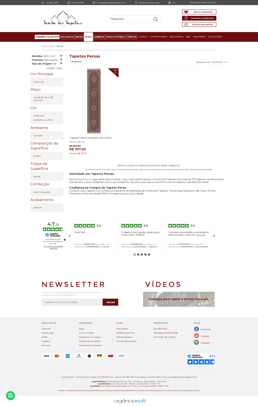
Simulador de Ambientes (202, 18)
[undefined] (64, 240)
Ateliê (44, 337)
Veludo (36, 176)
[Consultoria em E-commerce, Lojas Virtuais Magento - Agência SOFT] (130, 398)
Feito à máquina (41, 192)
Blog (81, 328)
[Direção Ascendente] (227, 62)
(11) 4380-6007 (160, 328)
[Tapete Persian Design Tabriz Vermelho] (94, 101)
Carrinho (212, 2)
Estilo (52, 46)
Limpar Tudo (54, 68)
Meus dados (122, 328)
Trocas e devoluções (126, 341)
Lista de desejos (124, 337)
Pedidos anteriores (125, 333)
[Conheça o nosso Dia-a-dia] (179, 299)
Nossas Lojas (48, 333)
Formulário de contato (165, 337)
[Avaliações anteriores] (69, 236)
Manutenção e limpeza (90, 345)
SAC (174, 2)
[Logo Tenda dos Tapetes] (63, 10)
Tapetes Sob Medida (202, 12)
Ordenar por (203, 62)
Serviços (46, 345)
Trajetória (46, 328)
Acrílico (37, 156)
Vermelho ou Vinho (43, 120)
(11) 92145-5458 (77, 2)
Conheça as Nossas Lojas (149, 2)
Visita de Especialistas (202, 24)
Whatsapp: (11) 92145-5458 (166, 333)
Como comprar (86, 333)
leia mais (200, 235)
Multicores (38, 82)
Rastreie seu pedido (198, 2)
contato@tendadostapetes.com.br (111, 2)
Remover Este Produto (61, 56)
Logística (46, 341)
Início (44, 46)
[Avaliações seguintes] (214, 236)
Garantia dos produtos (89, 341)
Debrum (37, 207)
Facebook (206, 329)
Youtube (205, 336)
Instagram (205, 343)
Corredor (38, 135)
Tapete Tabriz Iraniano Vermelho (90, 137)
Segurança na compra (89, 337)
